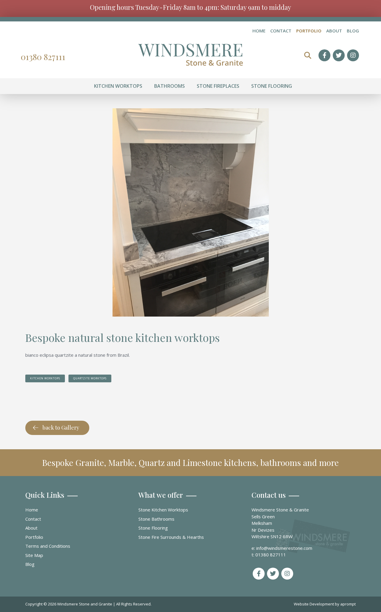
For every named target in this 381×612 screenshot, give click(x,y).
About (334, 31)
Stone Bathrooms (156, 519)
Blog (353, 31)
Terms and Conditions (47, 546)
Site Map (34, 555)
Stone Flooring (153, 528)
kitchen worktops (45, 378)
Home (259, 31)
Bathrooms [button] (169, 86)
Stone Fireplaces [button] (218, 86)
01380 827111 (43, 56)
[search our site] (307, 55)
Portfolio (308, 31)
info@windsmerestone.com (284, 548)
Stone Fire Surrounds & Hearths (171, 537)
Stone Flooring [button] (271, 86)
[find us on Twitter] (339, 55)
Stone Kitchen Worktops (163, 510)
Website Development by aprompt (325, 604)
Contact (280, 31)
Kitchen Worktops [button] (118, 86)
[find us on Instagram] (353, 55)
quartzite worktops (90, 378)
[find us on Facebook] (324, 55)
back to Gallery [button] (61, 427)
